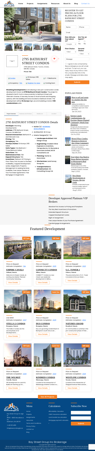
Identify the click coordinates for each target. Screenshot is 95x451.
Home (20, 3)
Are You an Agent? (82, 38)
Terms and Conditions (33, 423)
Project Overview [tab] (11, 113)
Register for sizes (34, 83)
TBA (20, 83)
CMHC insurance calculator (58, 414)
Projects (30, 3)
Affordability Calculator (56, 411)
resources (29, 420)
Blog (76, 3)
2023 (84, 266)
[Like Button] (54, 58)
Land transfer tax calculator (58, 417)
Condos (12, 78)
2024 (84, 320)
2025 (54, 266)
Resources (55, 3)
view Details (13, 282)
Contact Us (85, 3)
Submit (77, 82)
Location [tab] (53, 113)
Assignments (42, 3)
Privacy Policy (30, 426)
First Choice (70, 49)
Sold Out (55, 292)
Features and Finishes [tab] (25, 113)
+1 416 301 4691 (11, 425)
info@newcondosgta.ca (15, 428)
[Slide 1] (9, 47)
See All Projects (47, 397)
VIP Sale (26, 238)
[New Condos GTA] (9, 3)
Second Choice (81, 49)
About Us (66, 3)
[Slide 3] (18, 47)
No (85, 44)
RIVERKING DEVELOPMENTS (42, 128)
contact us (30, 429)
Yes (79, 44)
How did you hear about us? (70, 39)
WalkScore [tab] (40, 113)
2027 (24, 320)
